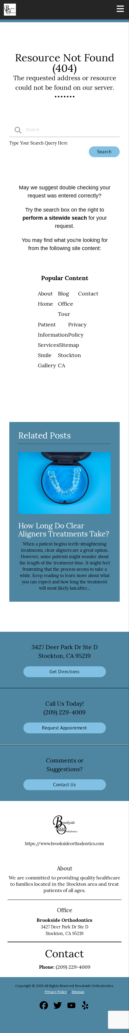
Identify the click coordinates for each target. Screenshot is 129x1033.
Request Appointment (64, 727)
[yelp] (85, 1007)
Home (45, 303)
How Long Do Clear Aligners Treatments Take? (63, 530)
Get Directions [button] (65, 671)
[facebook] (44, 1007)
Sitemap (69, 344)
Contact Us (64, 784)
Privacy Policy (56, 992)
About (45, 293)
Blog (63, 293)
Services (48, 344)
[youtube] (72, 1007)
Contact (88, 293)
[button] (120, 8)
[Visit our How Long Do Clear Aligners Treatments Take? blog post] (64, 515)
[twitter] (58, 1007)
